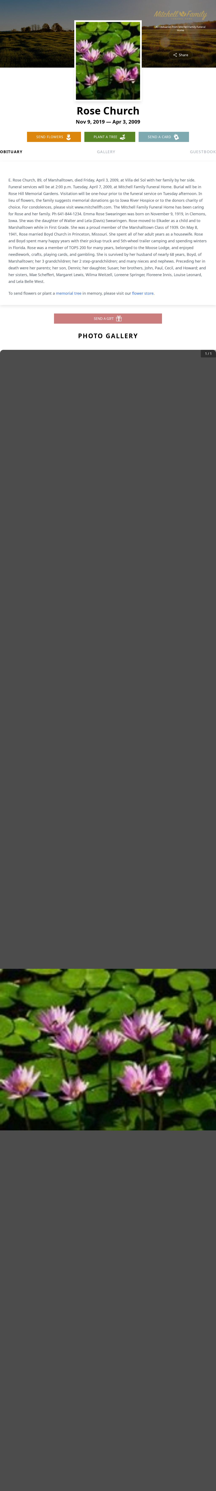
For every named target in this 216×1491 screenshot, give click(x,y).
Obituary (11, 151)
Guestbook (203, 151)
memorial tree (68, 293)
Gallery (106, 151)
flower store (143, 293)
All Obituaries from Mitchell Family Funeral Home (180, 28)
